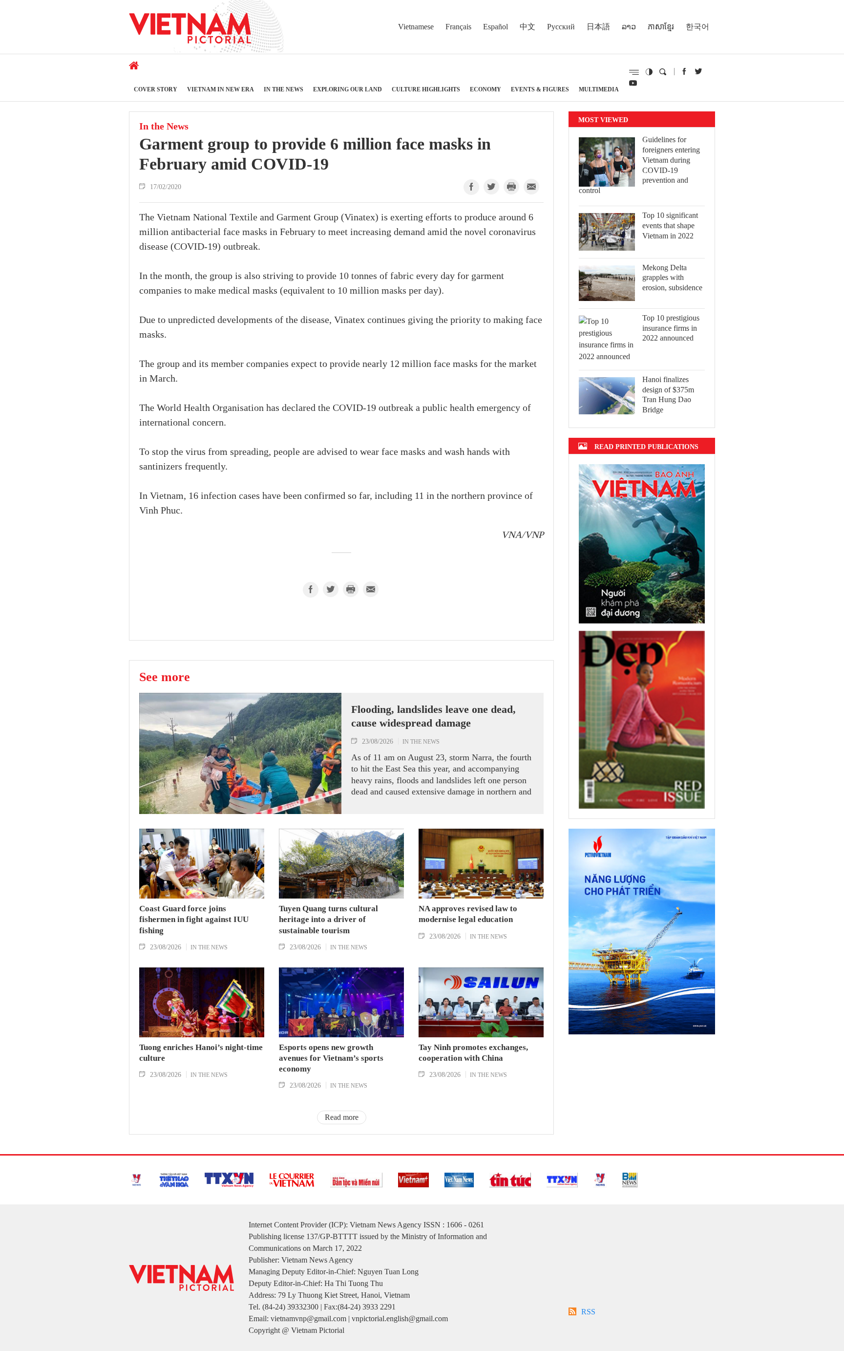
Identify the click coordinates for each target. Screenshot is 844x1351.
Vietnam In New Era (220, 89)
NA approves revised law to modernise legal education (468, 914)
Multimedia (599, 89)
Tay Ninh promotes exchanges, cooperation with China (473, 1053)
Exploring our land (347, 89)
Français (458, 26)
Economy (485, 89)
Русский (561, 26)
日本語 (598, 26)
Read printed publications (646, 446)
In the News (283, 89)
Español (495, 26)
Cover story (155, 89)
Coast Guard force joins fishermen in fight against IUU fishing (194, 919)
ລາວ (629, 26)
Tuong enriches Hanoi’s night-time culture (201, 1053)
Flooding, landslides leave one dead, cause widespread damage (433, 716)
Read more (342, 1117)
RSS (588, 1311)
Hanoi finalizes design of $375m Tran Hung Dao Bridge (668, 394)
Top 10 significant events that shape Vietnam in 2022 (670, 225)
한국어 (697, 26)
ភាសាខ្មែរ (661, 26)
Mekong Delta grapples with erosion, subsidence (672, 278)
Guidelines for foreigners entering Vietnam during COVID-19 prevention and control (639, 165)
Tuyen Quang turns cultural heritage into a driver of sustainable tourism (328, 919)
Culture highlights (426, 89)
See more (164, 676)
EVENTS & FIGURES (540, 89)
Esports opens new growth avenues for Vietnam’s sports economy (331, 1058)
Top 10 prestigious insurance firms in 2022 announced (670, 328)
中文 (527, 26)
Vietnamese (416, 26)
